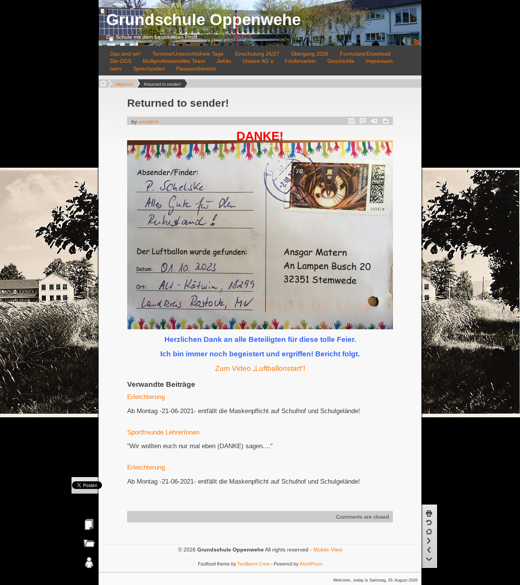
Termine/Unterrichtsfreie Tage (187, 54)
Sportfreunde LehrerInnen (163, 432)
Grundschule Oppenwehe (203, 20)
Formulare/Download (365, 54)
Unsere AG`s (257, 61)
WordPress (311, 563)
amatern (149, 122)
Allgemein (124, 84)
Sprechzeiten (149, 69)
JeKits (224, 61)
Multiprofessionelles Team (174, 61)
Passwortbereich (196, 69)
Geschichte (340, 61)
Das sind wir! (125, 54)
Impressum (379, 61)
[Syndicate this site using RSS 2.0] (417, 44)
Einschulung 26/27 (257, 54)
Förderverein (300, 61)
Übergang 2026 (310, 54)
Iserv (116, 69)
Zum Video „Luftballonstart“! (260, 368)
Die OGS (120, 61)
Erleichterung (146, 397)
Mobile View (327, 550)
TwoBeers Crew (253, 563)
